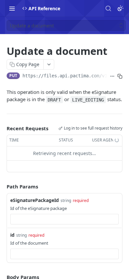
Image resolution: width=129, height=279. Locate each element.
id (12, 235)
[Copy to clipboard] (119, 76)
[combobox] (64, 219)
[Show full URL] (112, 76)
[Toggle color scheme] (120, 8)
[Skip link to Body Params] (2, 277)
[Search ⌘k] (108, 8)
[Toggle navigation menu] (12, 8)
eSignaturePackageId (34, 200)
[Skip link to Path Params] (2, 186)
